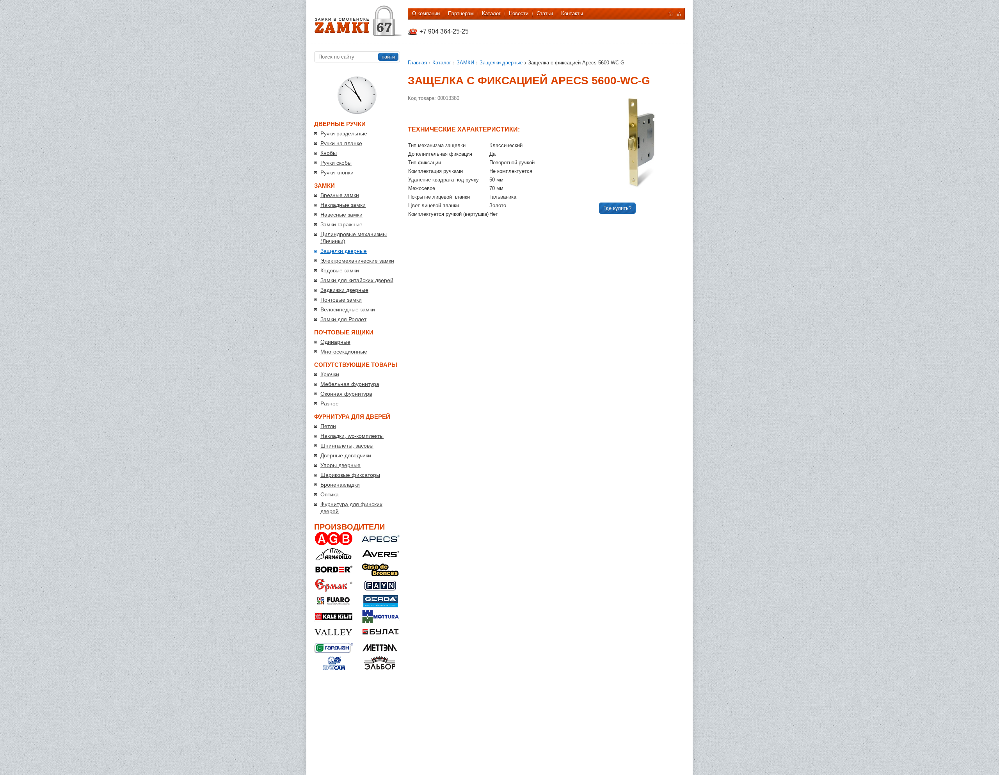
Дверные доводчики (345, 455)
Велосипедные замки (347, 309)
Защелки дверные (343, 251)
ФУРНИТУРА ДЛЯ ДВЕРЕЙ (352, 416)
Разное (329, 403)
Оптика (329, 494)
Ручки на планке (341, 143)
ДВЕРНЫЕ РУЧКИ (340, 124)
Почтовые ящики (343, 332)
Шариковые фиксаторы (350, 475)
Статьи (545, 13)
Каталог (491, 13)
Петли (328, 426)
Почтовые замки (341, 300)
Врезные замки (339, 195)
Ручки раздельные (343, 133)
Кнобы (328, 153)
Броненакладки (340, 485)
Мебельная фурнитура (349, 384)
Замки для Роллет (343, 319)
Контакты (572, 13)
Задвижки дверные (344, 290)
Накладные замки (343, 205)
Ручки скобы (336, 163)
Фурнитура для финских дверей (351, 507)
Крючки (329, 374)
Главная (417, 63)
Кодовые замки (339, 270)
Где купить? (617, 208)
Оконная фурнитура (346, 394)
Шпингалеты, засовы (346, 446)
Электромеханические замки (357, 261)
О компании (426, 13)
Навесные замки (341, 215)
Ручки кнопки (337, 172)
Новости (518, 13)
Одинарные (335, 342)
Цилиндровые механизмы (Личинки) (353, 237)
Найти (388, 57)
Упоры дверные (340, 465)
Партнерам (461, 13)
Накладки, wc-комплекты (352, 436)
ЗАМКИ (324, 185)
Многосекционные (343, 351)
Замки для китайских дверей (356, 280)
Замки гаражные (341, 224)
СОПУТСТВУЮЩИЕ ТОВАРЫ (355, 364)
